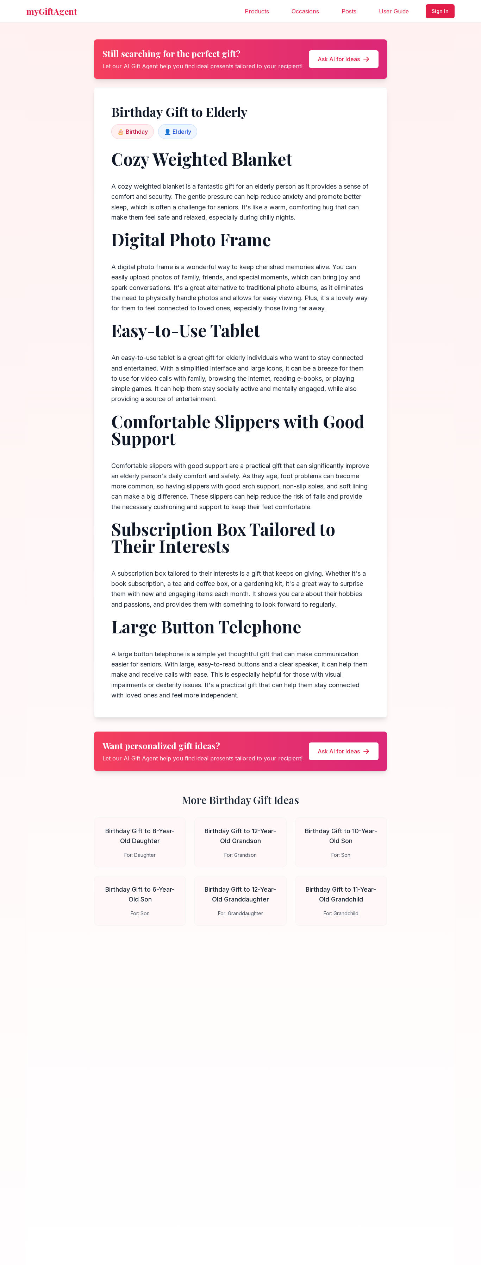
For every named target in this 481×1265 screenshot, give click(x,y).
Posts (349, 11)
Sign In (440, 11)
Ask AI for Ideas (339, 59)
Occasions (305, 11)
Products (257, 11)
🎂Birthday (132, 131)
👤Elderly (177, 131)
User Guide (394, 11)
